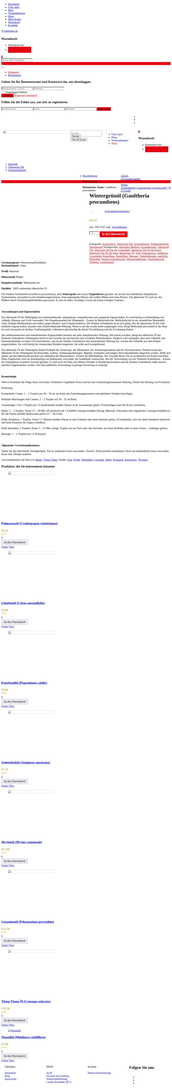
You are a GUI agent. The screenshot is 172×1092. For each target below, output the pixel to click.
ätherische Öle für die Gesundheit (112, 250)
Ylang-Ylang (50, 459)
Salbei (108, 459)
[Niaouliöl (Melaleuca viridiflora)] (14, 1030)
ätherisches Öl (126, 253)
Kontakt (92, 1066)
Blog (10, 10)
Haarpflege (109, 256)
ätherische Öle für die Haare (146, 250)
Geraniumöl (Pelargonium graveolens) (27, 921)
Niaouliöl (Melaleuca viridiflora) (23, 1037)
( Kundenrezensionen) (117, 211)
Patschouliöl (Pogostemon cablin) (24, 683)
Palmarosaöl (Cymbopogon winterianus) (29, 523)
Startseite (13, 164)
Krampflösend (141, 244)
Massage (133, 256)
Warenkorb (14, 22)
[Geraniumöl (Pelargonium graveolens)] (31, 872)
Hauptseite (13, 4)
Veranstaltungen (16, 13)
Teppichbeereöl (155, 259)
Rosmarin (118, 459)
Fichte (76, 459)
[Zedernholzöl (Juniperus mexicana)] (31, 712)
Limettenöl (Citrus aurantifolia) (23, 603)
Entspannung (149, 253)
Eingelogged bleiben (16, 92)
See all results (79, 139)
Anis (69, 459)
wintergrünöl (107, 262)
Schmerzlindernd (17, 170)
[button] (2, 56)
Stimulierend (96, 247)
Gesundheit (95, 256)
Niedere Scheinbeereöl (113, 259)
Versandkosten (119, 227)
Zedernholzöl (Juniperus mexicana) (25, 762)
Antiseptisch (108, 244)
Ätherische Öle (16, 167)
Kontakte (13, 25)
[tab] (89, 175)
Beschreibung (90, 175)
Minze (38, 459)
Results (75, 136)
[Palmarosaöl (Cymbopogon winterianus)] (31, 473)
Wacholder (87, 459)
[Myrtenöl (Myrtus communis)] (31, 792)
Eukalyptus (131, 459)
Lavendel (99, 459)
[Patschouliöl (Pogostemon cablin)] (31, 633)
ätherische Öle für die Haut (103, 253)
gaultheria (162, 253)
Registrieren (14, 75)
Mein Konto (14, 19)
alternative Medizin (129, 247)
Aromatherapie (148, 247)
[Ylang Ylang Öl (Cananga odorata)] (31, 952)
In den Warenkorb (113, 234)
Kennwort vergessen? (25, 95)
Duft (138, 253)
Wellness (94, 262)
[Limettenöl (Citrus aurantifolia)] (31, 553)
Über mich (13, 7)
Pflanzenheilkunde (136, 259)
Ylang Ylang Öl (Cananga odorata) (25, 1001)
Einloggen (13, 72)
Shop (11, 16)
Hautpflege (122, 256)
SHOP (49, 1066)
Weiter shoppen (20, 49)
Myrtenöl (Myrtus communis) (21, 842)
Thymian (142, 459)
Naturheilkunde (148, 256)
